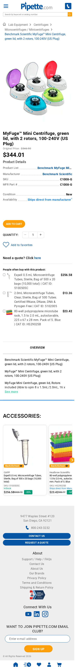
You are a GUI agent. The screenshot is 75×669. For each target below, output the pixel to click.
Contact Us (36, 564)
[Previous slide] (5, 131)
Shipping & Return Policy (37, 587)
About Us (37, 568)
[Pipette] (36, 6)
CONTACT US (37, 535)
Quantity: (11, 235)
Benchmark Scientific (57, 174)
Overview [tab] (37, 347)
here (37, 258)
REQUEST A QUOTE (37, 542)
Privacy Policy (36, 578)
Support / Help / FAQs (37, 559)
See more (11, 391)
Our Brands (36, 573)
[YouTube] (28, 614)
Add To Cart (14, 223)
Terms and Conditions (37, 583)
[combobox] (37, 14)
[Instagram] (45, 614)
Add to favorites (21, 245)
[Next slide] (69, 131)
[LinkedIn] (37, 614)
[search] (70, 14)
